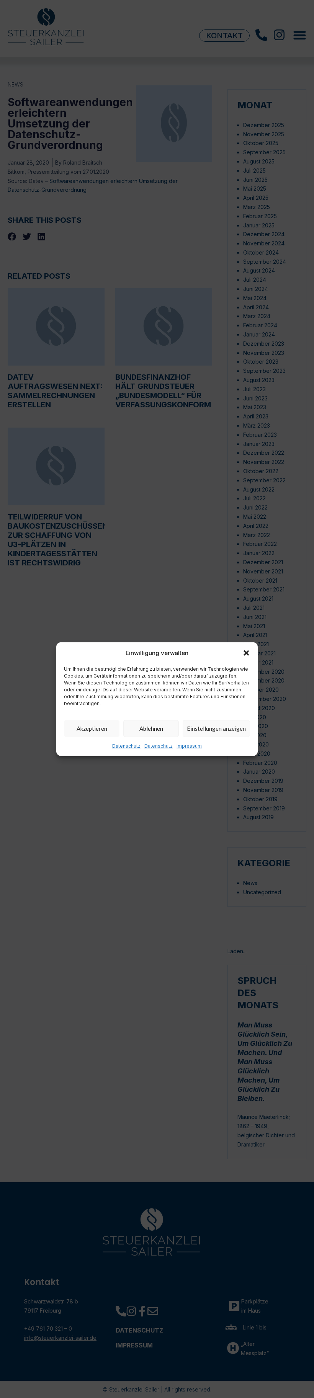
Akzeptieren (92, 728)
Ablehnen (151, 728)
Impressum (189, 746)
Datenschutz (126, 746)
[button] (246, 653)
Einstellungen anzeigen (216, 728)
